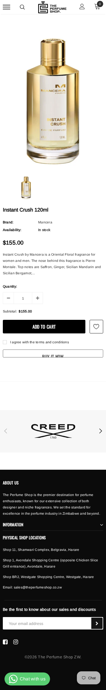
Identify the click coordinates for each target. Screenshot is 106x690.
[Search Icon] (22, 7)
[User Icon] (82, 7)
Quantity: (10, 286)
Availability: (12, 230)
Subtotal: (10, 311)
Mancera (45, 222)
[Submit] (97, 623)
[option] (53, 100)
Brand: (8, 222)
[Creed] (53, 431)
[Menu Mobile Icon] (6, 7)
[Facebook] (5, 641)
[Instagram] (15, 641)
